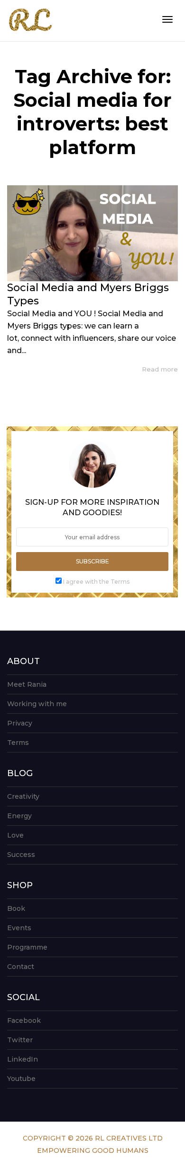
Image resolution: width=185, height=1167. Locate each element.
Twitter (20, 1040)
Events (19, 928)
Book (16, 908)
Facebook (24, 1020)
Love (15, 835)
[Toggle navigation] (167, 19)
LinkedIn (22, 1059)
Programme (27, 947)
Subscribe (92, 561)
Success (21, 854)
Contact (20, 966)
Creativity (23, 796)
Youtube (21, 1078)
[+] (92, 233)
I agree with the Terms (96, 581)
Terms (18, 742)
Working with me (37, 704)
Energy (19, 816)
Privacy (19, 723)
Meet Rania (26, 684)
